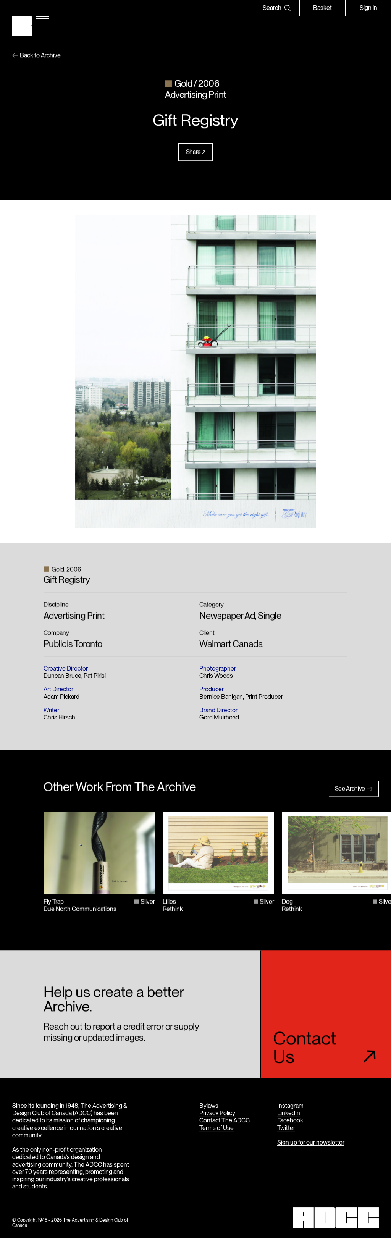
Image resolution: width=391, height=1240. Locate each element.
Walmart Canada (231, 644)
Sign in (368, 7)
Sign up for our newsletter (310, 1142)
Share (193, 152)
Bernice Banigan (221, 697)
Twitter (286, 1128)
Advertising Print (74, 616)
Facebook (290, 1120)
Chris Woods (216, 676)
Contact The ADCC (224, 1120)
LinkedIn (288, 1113)
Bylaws (208, 1105)
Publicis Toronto (73, 644)
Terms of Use (216, 1128)
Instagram (290, 1105)
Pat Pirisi (95, 676)
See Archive (350, 789)
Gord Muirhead (219, 718)
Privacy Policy (217, 1113)
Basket (322, 7)
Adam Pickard (61, 697)
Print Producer (264, 697)
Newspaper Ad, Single (240, 616)
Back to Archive (40, 56)
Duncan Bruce (62, 676)
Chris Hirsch (59, 718)
